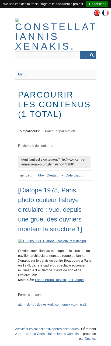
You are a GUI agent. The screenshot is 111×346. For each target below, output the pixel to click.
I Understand (97, 4)
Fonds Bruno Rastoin (50, 280)
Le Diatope (76, 280)
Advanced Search (84, 55)
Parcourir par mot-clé (60, 131)
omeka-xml (70, 304)
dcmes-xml (45, 304)
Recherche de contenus (35, 146)
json (57, 304)
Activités (21, 329)
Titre (40, 175)
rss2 (83, 304)
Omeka (90, 339)
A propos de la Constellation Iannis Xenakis (47, 334)
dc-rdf (31, 304)
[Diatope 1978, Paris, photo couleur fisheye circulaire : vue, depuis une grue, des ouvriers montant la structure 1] (50, 209)
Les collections (38, 329)
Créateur (53, 175)
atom (21, 304)
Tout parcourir (29, 131)
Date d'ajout (74, 175)
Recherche (92, 55)
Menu (22, 74)
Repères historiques (64, 329)
